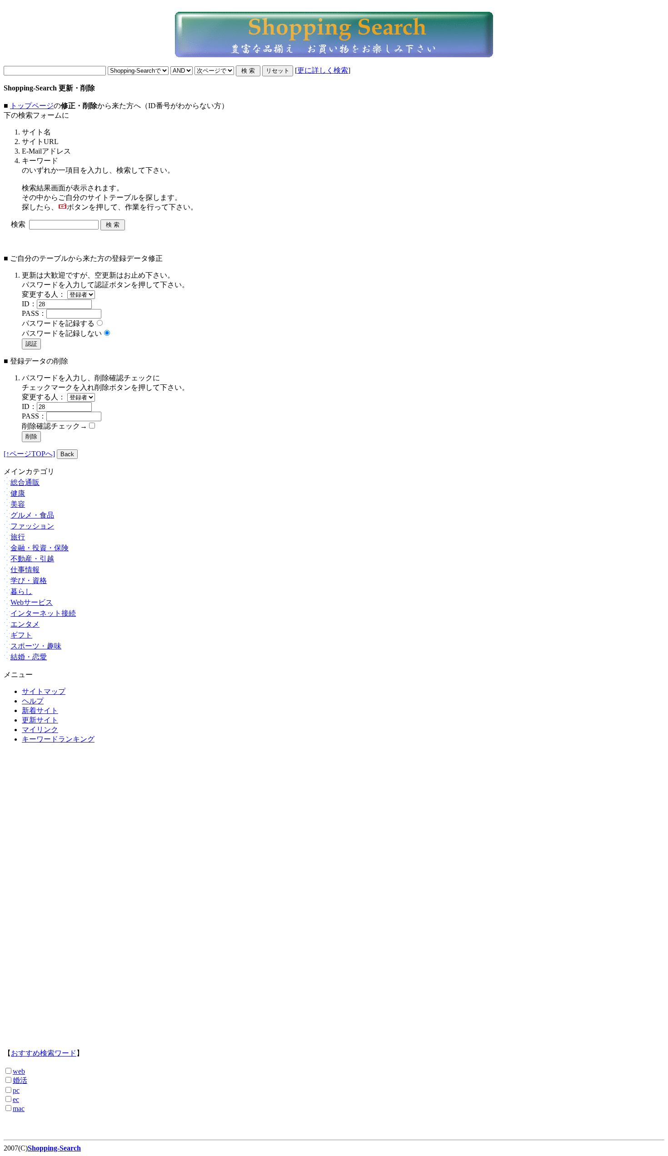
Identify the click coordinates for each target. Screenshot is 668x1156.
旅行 (17, 537)
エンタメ (25, 624)
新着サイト (40, 710)
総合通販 (25, 482)
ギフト (21, 635)
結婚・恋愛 (28, 657)
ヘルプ (33, 701)
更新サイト (40, 720)
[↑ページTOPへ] (29, 454)
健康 (17, 493)
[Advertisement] (334, 904)
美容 (17, 504)
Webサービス (31, 602)
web (19, 1071)
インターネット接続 (43, 613)
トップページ (32, 106)
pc (16, 1090)
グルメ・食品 (32, 515)
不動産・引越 (32, 559)
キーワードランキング (58, 739)
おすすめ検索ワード (43, 1053)
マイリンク (40, 729)
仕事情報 (25, 569)
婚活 (20, 1080)
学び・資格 (28, 580)
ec (16, 1099)
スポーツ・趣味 (35, 646)
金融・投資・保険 (39, 548)
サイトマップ (43, 691)
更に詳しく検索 (322, 70)
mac (19, 1108)
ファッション (32, 526)
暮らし (21, 591)
